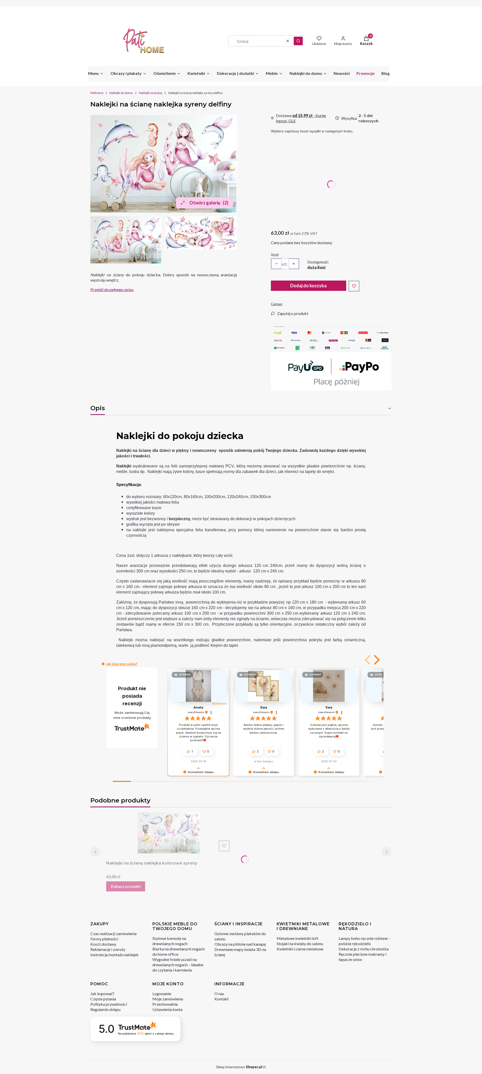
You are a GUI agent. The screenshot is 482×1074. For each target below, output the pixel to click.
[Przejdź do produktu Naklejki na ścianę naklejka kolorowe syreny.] (169, 832)
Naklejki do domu (121, 93)
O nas (219, 993)
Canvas (276, 304)
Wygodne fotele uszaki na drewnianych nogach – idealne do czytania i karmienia (177, 964)
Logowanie (161, 993)
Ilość (275, 254)
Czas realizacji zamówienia (113, 933)
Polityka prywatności (108, 1004)
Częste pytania (103, 998)
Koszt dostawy (103, 944)
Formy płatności (104, 938)
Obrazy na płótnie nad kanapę (240, 944)
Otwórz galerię (208, 202)
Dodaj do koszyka (308, 285)
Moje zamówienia (167, 998)
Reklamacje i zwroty (107, 949)
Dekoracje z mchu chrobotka (364, 948)
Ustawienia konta (167, 1009)
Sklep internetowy (239, 1067)
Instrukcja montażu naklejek (114, 954)
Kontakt (221, 998)
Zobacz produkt (125, 886)
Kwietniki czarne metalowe (300, 948)
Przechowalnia (165, 1004)
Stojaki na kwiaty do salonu (300, 943)
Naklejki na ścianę (150, 93)
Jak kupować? (102, 993)
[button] (298, 41)
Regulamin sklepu (105, 1009)
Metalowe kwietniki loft (297, 938)
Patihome (96, 93)
